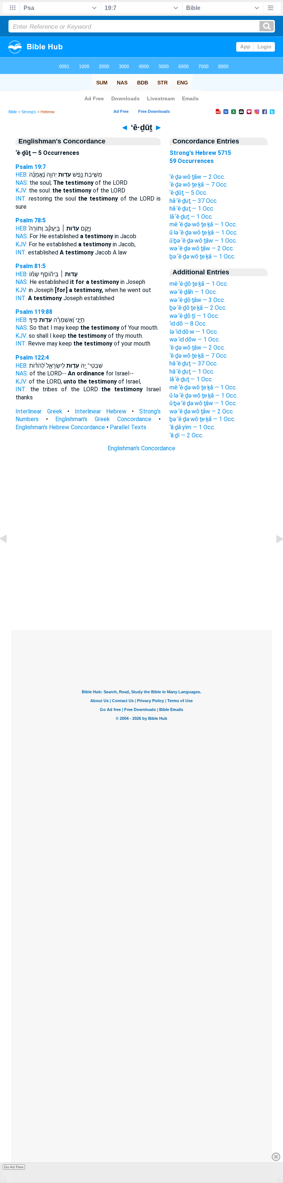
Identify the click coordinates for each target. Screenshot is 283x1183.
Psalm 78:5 (30, 220)
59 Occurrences (192, 160)
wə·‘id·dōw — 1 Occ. (195, 339)
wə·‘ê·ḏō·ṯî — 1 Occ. (194, 315)
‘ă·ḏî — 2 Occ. (186, 435)
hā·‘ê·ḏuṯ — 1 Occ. (192, 208)
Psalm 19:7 (30, 166)
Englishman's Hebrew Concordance (60, 427)
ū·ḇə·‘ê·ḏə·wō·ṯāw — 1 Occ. (203, 240)
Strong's (28, 112)
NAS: (21, 182)
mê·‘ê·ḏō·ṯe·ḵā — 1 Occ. (199, 283)
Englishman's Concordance (141, 448)
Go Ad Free (14, 1167)
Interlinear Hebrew (101, 411)
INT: (21, 198)
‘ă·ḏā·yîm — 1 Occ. (192, 427)
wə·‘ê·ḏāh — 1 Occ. (193, 291)
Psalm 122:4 (32, 357)
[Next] (274, 555)
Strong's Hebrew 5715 (200, 152)
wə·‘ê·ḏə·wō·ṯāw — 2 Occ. (202, 248)
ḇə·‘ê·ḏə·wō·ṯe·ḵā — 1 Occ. (202, 256)
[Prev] (9, 555)
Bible (12, 112)
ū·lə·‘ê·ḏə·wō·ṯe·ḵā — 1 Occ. (204, 232)
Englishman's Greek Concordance (103, 419)
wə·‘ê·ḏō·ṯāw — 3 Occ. (197, 299)
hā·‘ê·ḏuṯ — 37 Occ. (194, 200)
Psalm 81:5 (30, 266)
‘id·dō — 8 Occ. (188, 323)
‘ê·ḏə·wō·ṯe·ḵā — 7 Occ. (199, 184)
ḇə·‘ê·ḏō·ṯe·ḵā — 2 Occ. (198, 307)
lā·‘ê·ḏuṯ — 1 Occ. (191, 216)
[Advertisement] (141, 585)
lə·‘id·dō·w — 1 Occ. (194, 331)
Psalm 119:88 (33, 311)
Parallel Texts (128, 427)
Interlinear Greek (38, 411)
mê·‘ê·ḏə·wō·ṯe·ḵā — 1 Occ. (203, 224)
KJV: (21, 190)
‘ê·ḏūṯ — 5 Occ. (188, 192)
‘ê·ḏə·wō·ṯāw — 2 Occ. (197, 176)
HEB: (21, 174)
